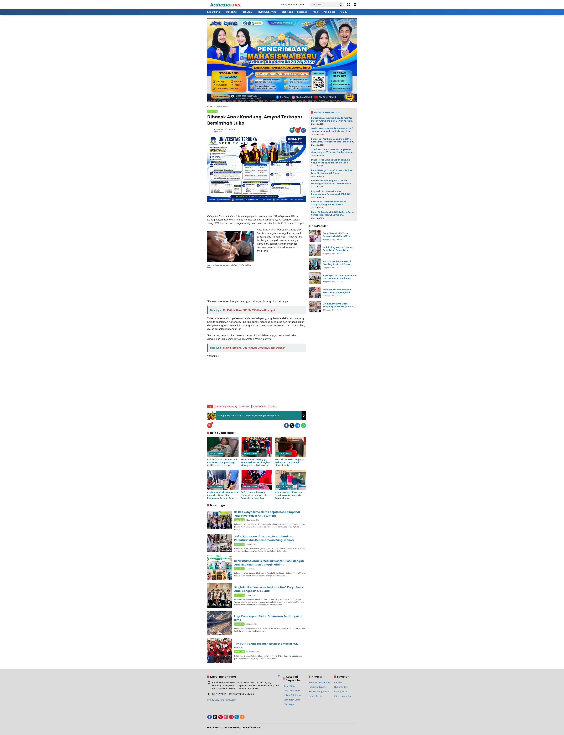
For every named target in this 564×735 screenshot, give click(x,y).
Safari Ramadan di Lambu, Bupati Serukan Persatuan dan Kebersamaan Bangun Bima (264, 538)
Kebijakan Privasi (317, 687)
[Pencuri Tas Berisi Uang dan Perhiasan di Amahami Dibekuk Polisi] (290, 447)
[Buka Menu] (355, 4)
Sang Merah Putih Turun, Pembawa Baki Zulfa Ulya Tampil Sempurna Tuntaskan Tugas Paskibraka (338, 235)
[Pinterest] (220, 717)
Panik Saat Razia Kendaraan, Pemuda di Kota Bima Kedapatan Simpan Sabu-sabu (222, 495)
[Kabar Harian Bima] (225, 4)
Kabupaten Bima (291, 699)
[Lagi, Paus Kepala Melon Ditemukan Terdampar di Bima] (219, 623)
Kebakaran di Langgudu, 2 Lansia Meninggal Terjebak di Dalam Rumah (331, 182)
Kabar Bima (212, 111)
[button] (341, 4)
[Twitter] (291, 425)
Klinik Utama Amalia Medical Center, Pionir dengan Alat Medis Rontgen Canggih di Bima (269, 562)
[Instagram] (226, 717)
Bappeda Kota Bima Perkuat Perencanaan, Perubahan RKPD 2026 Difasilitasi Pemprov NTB (331, 193)
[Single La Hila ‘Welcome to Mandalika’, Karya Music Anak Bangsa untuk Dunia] (219, 595)
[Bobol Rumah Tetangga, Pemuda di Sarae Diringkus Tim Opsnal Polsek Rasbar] (256, 447)
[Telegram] (297, 425)
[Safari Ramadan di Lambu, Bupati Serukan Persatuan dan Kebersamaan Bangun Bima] (219, 543)
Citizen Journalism (343, 696)
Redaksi (338, 682)
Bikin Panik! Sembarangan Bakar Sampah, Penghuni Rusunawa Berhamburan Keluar (328, 203)
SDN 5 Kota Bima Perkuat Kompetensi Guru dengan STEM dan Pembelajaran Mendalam (331, 151)
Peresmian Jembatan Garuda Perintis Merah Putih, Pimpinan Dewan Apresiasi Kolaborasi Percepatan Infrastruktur (332, 119)
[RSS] (242, 717)
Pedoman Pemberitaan (320, 682)
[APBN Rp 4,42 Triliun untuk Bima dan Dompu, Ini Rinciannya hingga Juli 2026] (315, 278)
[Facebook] (286, 425)
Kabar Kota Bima (291, 690)
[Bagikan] (303, 130)
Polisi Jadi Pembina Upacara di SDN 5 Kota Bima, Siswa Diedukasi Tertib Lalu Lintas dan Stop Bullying (332, 140)
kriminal (245, 406)
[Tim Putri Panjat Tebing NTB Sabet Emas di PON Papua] (219, 650)
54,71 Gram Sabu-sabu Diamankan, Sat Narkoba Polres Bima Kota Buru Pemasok (254, 495)
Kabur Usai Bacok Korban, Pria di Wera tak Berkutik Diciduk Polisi (288, 495)
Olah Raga (288, 704)
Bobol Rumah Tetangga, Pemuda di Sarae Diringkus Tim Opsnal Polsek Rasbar (255, 462)
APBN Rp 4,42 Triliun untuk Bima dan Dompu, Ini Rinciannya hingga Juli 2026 (340, 277)
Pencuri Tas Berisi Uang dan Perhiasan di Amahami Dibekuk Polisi (289, 462)
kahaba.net (218, 129)
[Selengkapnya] (279, 676)
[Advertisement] (241, 206)
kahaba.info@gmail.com (224, 699)
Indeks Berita (315, 696)
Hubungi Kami (341, 687)
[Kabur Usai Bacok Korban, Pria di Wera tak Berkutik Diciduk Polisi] (290, 480)
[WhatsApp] (303, 425)
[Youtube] (231, 717)
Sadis (273, 406)
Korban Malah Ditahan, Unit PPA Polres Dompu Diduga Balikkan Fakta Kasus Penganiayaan (222, 462)
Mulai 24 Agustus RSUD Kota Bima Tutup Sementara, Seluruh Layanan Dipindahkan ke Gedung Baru (332, 214)
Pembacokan (260, 406)
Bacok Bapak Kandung (227, 406)
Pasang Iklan (340, 691)
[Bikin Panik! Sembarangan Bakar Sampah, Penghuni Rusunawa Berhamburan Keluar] (315, 292)
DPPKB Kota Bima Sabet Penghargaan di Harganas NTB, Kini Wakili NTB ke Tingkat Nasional (340, 305)
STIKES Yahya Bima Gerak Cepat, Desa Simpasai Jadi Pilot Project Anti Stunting (267, 513)
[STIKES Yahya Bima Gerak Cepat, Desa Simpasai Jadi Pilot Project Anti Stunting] (219, 520)
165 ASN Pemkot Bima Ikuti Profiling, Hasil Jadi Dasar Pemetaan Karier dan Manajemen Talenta (337, 263)
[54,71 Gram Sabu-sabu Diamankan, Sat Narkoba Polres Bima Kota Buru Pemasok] (256, 480)
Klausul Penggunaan (319, 691)
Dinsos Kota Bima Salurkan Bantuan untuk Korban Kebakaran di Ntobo (330, 161)
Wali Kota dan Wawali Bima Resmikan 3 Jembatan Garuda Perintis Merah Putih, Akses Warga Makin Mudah (332, 130)
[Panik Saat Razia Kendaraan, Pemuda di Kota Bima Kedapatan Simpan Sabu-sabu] (223, 480)
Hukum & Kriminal (216, 454)
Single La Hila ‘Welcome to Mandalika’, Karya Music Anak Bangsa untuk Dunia (269, 589)
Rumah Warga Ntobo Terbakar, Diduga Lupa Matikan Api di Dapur (332, 172)
